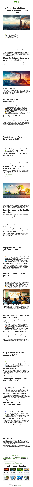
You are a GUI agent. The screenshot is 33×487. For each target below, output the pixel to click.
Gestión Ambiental (6, 461)
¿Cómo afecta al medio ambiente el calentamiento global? (10, 462)
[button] (29, 4)
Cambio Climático (10, 461)
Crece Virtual (19, 485)
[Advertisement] (16, 43)
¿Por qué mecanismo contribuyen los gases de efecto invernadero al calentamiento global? (13, 463)
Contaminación (13, 461)
